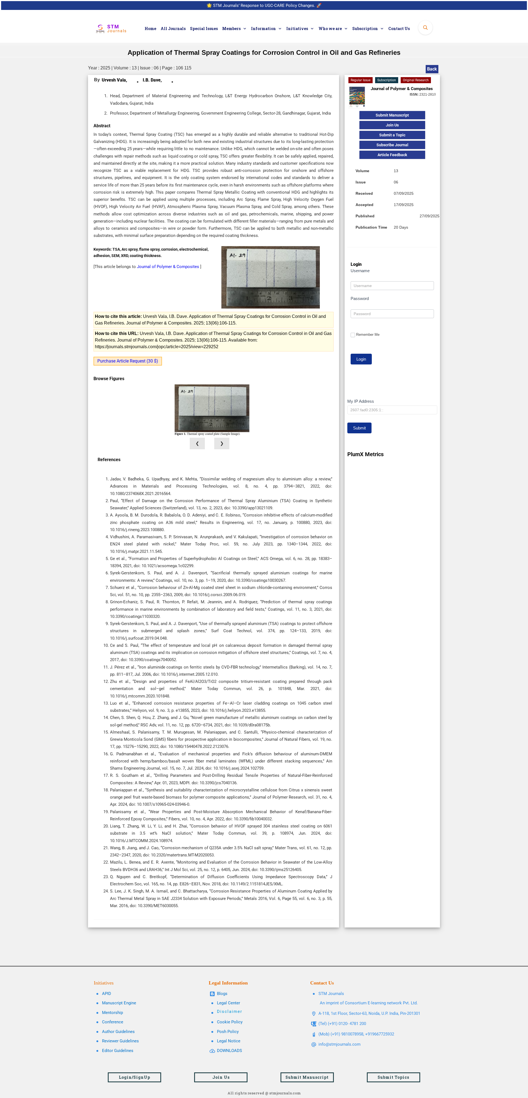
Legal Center (228, 1002)
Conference (112, 1021)
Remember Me (368, 334)
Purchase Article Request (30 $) (127, 361)
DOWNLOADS (229, 1050)
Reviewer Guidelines (120, 1040)
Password (360, 298)
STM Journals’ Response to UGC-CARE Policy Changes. (264, 5)
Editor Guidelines (117, 1050)
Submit (359, 428)
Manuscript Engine (119, 1002)
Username (360, 270)
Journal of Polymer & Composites (168, 266)
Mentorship (112, 1012)
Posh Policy (228, 1031)
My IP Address (360, 401)
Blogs (222, 993)
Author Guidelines (118, 1031)
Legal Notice (228, 1040)
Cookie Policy (230, 1021)
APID (106, 993)
